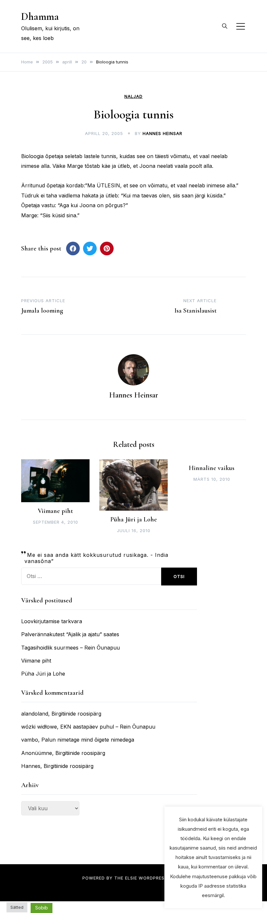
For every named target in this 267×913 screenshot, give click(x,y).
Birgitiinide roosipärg (76, 713)
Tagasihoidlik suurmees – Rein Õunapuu (70, 647)
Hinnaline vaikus (211, 468)
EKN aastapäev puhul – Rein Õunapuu (107, 726)
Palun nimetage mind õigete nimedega (87, 739)
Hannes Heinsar (162, 133)
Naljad (133, 96)
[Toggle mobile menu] (240, 26)
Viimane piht (55, 511)
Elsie (131, 877)
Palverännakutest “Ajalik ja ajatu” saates (70, 634)
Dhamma (40, 16)
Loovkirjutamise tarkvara (51, 621)
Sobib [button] (41, 907)
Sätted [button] (16, 907)
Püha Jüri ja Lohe (133, 519)
